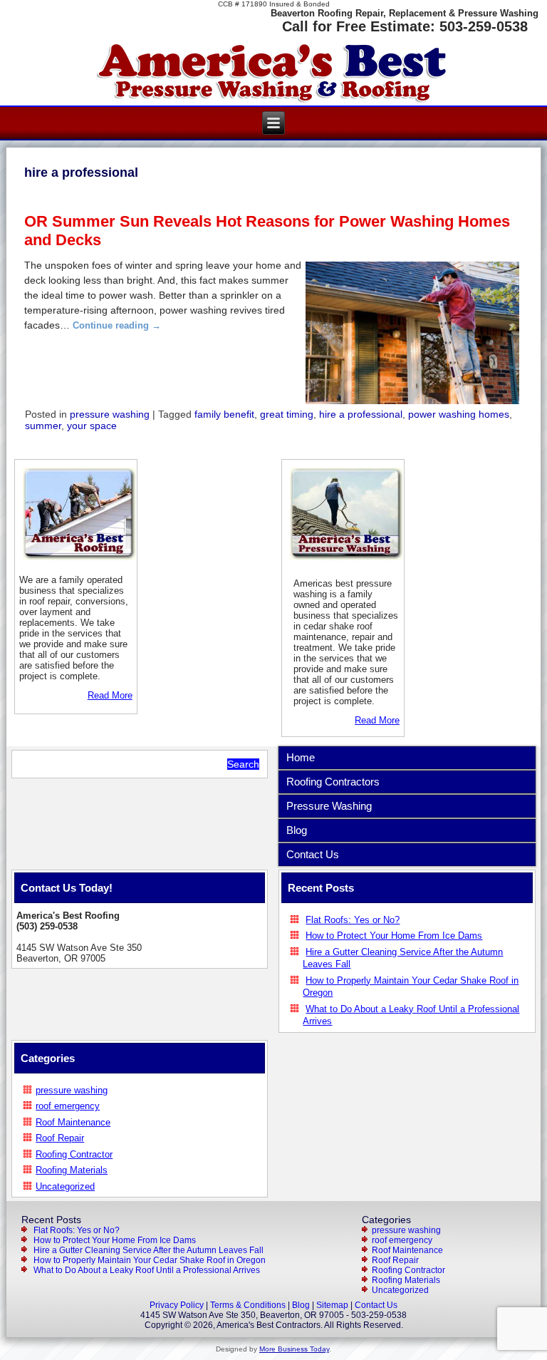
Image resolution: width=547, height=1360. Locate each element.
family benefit (224, 414)
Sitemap (332, 1305)
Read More (110, 695)
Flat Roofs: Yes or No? (353, 920)
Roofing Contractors (333, 782)
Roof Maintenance (73, 1122)
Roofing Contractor (74, 1154)
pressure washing (110, 414)
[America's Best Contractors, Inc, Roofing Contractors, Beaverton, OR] (407, 1061)
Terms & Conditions (248, 1305)
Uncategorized (65, 1186)
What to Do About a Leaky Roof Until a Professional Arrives (146, 1270)
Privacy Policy (177, 1305)
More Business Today (294, 1349)
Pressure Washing (329, 806)
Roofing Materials (72, 1170)
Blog (296, 830)
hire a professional (360, 414)
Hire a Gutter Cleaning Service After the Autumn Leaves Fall (148, 1250)
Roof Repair (60, 1138)
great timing (286, 414)
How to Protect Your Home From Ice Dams (394, 935)
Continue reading (117, 325)
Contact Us (312, 854)
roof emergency (68, 1106)
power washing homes (458, 414)
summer (43, 425)
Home (300, 757)
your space (92, 425)
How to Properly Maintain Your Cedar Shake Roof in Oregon (149, 1260)
